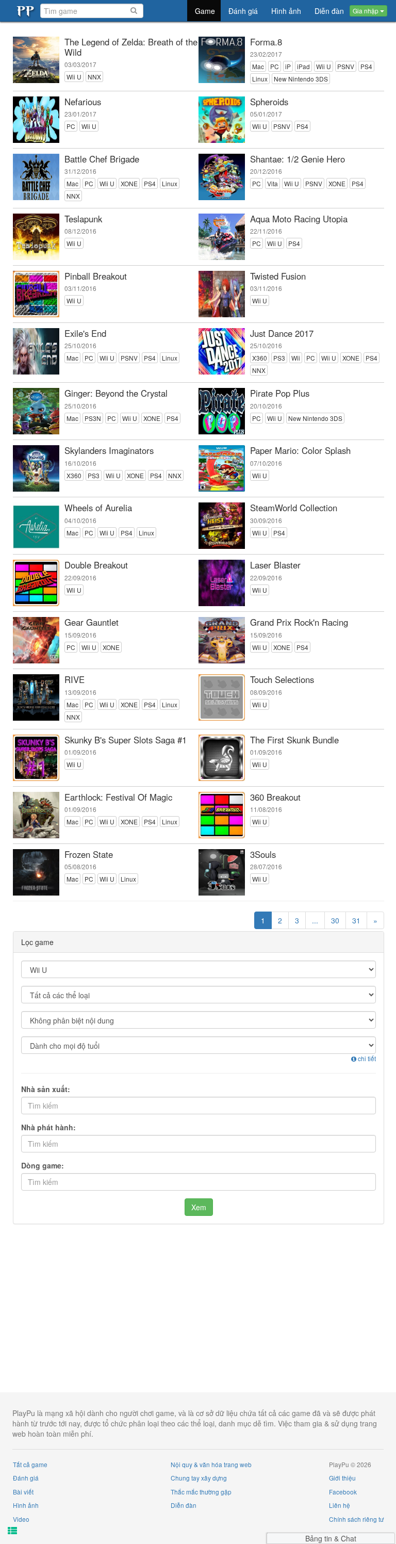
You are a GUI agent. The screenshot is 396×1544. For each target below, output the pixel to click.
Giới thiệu (342, 1477)
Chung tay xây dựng (199, 1477)
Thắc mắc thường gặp (201, 1491)
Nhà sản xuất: (45, 1089)
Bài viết (23, 1491)
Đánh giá (26, 1477)
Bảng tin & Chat (330, 1538)
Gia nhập (366, 10)
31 (356, 920)
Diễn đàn (183, 1505)
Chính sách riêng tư (356, 1519)
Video (21, 1519)
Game (205, 11)
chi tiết (366, 1058)
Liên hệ (339, 1505)
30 (335, 920)
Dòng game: (42, 1165)
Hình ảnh (26, 1505)
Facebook (343, 1491)
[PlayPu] (26, 10)
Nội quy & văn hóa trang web (211, 1464)
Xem (198, 1207)
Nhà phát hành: (48, 1127)
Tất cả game (30, 1464)
